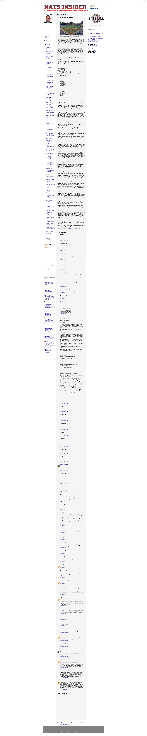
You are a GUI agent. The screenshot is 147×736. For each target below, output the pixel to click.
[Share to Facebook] (78, 228)
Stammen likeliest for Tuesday (49, 83)
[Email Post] (73, 228)
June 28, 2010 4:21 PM (64, 298)
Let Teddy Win (47, 295)
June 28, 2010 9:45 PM (64, 613)
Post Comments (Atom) (66, 724)
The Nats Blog (47, 352)
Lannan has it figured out (50, 135)
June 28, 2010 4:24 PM (64, 313)
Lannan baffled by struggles (49, 141)
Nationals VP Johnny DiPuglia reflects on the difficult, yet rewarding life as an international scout (95, 34)
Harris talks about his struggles (49, 90)
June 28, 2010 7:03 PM (64, 453)
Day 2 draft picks (49, 197)
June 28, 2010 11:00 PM (64, 689)
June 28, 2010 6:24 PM (64, 446)
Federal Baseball (48, 307)
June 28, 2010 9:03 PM (64, 532)
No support (48, 98)
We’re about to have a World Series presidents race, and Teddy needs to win (49, 297)
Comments (47, 247)
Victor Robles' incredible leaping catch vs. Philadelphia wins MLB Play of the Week (94, 37)
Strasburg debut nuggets (50, 206)
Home (71, 722)
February (47, 241)
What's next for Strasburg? (48, 181)
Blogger (84, 731)
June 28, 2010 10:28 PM (64, 640)
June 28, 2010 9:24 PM (64, 561)
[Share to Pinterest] (79, 228)
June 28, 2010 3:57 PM (64, 259)
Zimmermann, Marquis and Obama (49, 124)
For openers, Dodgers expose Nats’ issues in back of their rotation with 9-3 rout (49, 303)
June (47, 50)
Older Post (82, 722)
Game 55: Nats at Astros (50, 230)
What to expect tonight (50, 199)
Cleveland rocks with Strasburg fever (49, 175)
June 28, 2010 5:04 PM (64, 411)
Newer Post (60, 722)
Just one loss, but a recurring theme (49, 134)
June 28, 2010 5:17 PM (64, 435)
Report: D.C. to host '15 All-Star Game (50, 166)
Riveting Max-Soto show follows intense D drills (49, 315)
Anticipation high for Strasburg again (49, 163)
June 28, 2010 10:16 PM (64, 632)
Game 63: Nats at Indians (50, 164)
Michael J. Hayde (63, 464)
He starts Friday (48, 152)
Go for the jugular (49, 102)
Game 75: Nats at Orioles (50, 86)
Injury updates (48, 145)
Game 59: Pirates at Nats (50, 192)
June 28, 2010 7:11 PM (64, 461)
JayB (61, 597)
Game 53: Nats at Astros (50, 235)
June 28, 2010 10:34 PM (64, 656)
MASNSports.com (48, 336)
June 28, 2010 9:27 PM (64, 577)
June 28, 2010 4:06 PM (64, 286)
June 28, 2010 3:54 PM (64, 250)
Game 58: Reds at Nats (50, 214)
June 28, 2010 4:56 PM (64, 403)
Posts (47, 245)
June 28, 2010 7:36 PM (64, 483)
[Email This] (75, 228)
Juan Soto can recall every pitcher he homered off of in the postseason (94, 31)
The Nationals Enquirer (49, 354)
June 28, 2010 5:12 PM (64, 420)
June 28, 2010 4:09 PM (64, 292)
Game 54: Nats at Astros (50, 233)
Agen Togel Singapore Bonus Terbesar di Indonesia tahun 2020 (49, 292)
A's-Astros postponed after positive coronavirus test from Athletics (93, 41)
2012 (46, 37)
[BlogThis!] (76, 228)
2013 (46, 36)
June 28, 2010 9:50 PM (64, 619)
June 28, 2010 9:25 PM (64, 567)
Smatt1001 (62, 564)
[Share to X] (77, 228)
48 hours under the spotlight (49, 201)
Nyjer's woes (48, 64)
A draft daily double (49, 225)
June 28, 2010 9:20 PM (64, 553)
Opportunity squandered (50, 51)
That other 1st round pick (50, 153)
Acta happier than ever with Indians (50, 171)
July (47, 48)
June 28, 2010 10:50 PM (64, 677)
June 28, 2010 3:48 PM (64, 240)
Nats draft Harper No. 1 (50, 205)
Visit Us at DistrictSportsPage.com (49, 325)
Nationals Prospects (49, 282)
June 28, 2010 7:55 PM (64, 509)
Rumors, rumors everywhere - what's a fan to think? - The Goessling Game (49, 338)
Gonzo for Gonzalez (49, 58)
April (47, 238)
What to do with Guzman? (50, 228)
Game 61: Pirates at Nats (50, 176)
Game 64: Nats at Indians (50, 158)
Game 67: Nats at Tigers (50, 131)
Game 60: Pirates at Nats (50, 183)
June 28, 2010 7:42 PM (64, 491)
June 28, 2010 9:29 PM (64, 583)
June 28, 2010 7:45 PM (64, 501)
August (47, 47)
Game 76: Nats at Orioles (50, 84)
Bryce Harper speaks (49, 194)
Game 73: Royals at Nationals (49, 100)
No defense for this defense (49, 88)
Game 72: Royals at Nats (50, 106)
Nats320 (46, 341)
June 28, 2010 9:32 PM (64, 594)
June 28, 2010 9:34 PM (64, 605)
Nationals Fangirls (48, 290)
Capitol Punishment (48, 328)
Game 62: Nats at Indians (50, 172)
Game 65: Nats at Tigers (50, 146)
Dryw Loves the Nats (63, 580)
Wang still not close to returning (49, 53)
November (48, 43)
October (47, 44)
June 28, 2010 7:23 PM (64, 470)
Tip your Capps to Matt (50, 179)
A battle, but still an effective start (49, 157)
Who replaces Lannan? (50, 107)
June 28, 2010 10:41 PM (64, 667)
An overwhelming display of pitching (50, 191)
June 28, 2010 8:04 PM (64, 525)
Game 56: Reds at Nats (50, 227)
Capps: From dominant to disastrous (50, 211)
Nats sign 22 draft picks (50, 150)
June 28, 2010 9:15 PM (64, 539)
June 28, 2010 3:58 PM (64, 269)
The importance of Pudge (50, 149)
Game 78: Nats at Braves (50, 66)
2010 (46, 40)
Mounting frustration (49, 216)
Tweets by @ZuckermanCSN (92, 45)
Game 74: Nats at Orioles (50, 92)
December (48, 41)
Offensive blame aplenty (50, 97)
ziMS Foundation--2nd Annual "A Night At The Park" (49, 343)
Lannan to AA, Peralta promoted (49, 111)
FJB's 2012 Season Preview (49, 333)
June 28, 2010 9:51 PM (64, 625)
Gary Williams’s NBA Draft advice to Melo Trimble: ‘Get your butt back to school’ (49, 319)
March (47, 239)
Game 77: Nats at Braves (50, 76)
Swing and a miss (49, 128)
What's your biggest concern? (49, 139)
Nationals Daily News (49, 346)
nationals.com (47, 313)
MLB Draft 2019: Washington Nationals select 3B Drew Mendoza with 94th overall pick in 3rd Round (49, 309)
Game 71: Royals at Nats (50, 112)
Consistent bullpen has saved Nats (50, 104)
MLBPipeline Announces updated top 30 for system (49, 287)
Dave (61, 649)
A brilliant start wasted (49, 122)
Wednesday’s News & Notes (49, 283)
